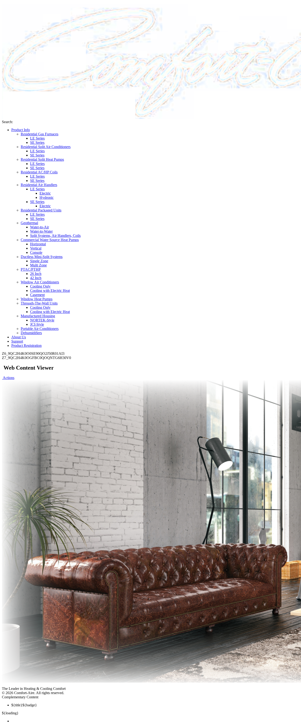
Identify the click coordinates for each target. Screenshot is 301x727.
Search (7, 122)
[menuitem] (155, 721)
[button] (8, 378)
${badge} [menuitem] (24, 705)
